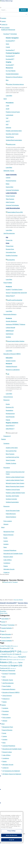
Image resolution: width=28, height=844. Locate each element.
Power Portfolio (6, 686)
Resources (5, 714)
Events (3, 621)
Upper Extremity (11, 174)
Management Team (7, 727)
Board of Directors (7, 730)
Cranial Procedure (6, 646)
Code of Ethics (6, 755)
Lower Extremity (11, 193)
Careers (3, 21)
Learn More (9, 95)
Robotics (6, 662)
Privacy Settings (11, 830)
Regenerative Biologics (8, 689)
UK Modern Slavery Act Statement (11, 774)
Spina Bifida (15, 662)
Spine (4, 676)
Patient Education (6, 634)
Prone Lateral (22, 659)
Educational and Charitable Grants (11, 749)
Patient (5, 659)
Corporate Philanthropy (8, 745)
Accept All (11, 839)
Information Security (7, 764)
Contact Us (4, 24)
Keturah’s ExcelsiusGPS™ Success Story (14, 603)
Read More (3, 611)
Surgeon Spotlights (6, 640)
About (2, 723)
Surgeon (16, 665)
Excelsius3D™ (6, 648)
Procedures (5, 711)
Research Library (7, 752)
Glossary (4, 720)
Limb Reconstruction (13, 208)
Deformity (15, 646)
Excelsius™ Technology (7, 625)
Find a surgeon (5, 27)
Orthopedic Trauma (7, 680)
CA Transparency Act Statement (11, 771)
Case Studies (5, 618)
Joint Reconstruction (8, 683)
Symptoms (5, 708)
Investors (3, 18)
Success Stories (18, 600)
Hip (7, 237)
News (2, 631)
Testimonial (5, 668)
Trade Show (13, 668)
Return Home (3, 613)
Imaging (18, 654)
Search (23, 10)
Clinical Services (7, 695)
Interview (5, 657)
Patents (4, 702)
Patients (3, 705)
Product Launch (13, 659)
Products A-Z (5, 698)
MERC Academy (14, 657)
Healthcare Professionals (8, 670)
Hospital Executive (7, 654)
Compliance (5, 758)
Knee (7, 243)
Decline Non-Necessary (11, 835)
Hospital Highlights (6, 628)
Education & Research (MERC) (11, 692)
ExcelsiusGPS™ (10, 651)
